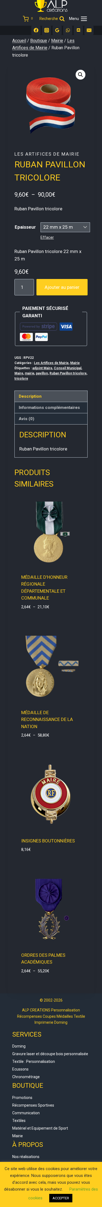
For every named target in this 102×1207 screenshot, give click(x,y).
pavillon (42, 373)
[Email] (89, 30)
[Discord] (78, 30)
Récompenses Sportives (33, 1105)
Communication (26, 1113)
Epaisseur (25, 227)
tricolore (21, 378)
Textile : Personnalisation (33, 1061)
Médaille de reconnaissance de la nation (47, 719)
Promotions (22, 1097)
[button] (80, 75)
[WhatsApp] (67, 30)
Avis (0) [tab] (26, 418)
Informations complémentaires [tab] (49, 407)
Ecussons (20, 1069)
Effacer (47, 237)
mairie (29, 373)
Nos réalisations (25, 1156)
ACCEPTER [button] (60, 1198)
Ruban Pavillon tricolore (68, 373)
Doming (19, 1046)
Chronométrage (26, 1077)
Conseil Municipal (67, 368)
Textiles (19, 1120)
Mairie (75, 363)
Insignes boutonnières (48, 841)
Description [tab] (30, 396)
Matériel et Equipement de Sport (40, 1128)
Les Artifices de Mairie (46, 154)
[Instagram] (46, 30)
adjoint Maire (42, 368)
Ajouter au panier (62, 287)
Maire (18, 373)
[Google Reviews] (57, 30)
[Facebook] (36, 30)
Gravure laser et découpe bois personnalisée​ (50, 1054)
